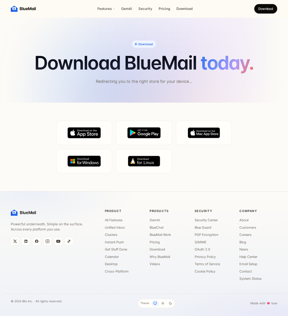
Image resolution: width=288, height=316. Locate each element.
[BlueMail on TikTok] (69, 241)
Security (145, 9)
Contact (245, 271)
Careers (245, 235)
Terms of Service (207, 264)
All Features (114, 220)
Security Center (206, 220)
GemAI (126, 9)
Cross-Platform (117, 271)
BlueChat (157, 228)
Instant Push (114, 242)
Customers (247, 228)
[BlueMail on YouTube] (58, 241)
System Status (250, 279)
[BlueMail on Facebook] (36, 241)
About (244, 220)
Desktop (111, 264)
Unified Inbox (115, 228)
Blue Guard (203, 228)
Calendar (112, 257)
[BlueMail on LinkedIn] (26, 241)
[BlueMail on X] (15, 241)
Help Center (248, 257)
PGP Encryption (206, 235)
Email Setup (248, 264)
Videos (155, 264)
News (243, 249)
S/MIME (201, 242)
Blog (242, 242)
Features (104, 9)
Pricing (164, 9)
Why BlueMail (160, 257)
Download (184, 9)
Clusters (111, 235)
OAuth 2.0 (202, 249)
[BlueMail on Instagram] (47, 241)
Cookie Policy (205, 271)
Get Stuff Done (116, 249)
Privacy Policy (205, 257)
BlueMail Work (160, 235)
